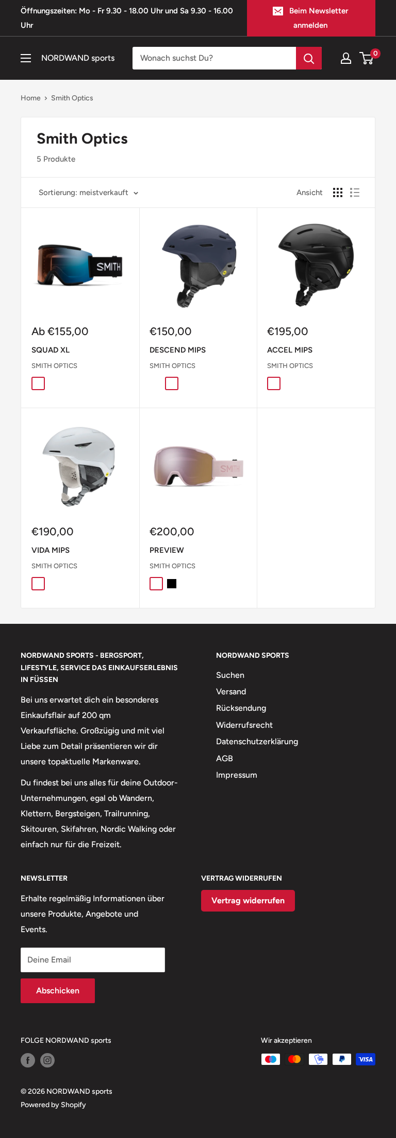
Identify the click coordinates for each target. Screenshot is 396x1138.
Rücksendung (241, 708)
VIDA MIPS (50, 550)
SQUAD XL (50, 350)
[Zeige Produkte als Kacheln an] (337, 192)
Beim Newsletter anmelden (318, 18)
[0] (366, 58)
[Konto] (346, 58)
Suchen (230, 675)
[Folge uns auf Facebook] (28, 1060)
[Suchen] (309, 58)
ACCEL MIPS (289, 350)
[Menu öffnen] (26, 58)
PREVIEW (167, 550)
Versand (231, 691)
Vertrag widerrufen (248, 900)
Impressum (236, 775)
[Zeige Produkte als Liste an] (354, 192)
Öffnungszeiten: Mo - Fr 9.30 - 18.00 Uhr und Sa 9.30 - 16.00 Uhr (127, 18)
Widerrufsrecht (244, 725)
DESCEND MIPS (178, 350)
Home (31, 98)
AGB (224, 758)
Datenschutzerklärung (257, 741)
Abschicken (57, 990)
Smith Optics (72, 98)
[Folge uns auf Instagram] (47, 1060)
